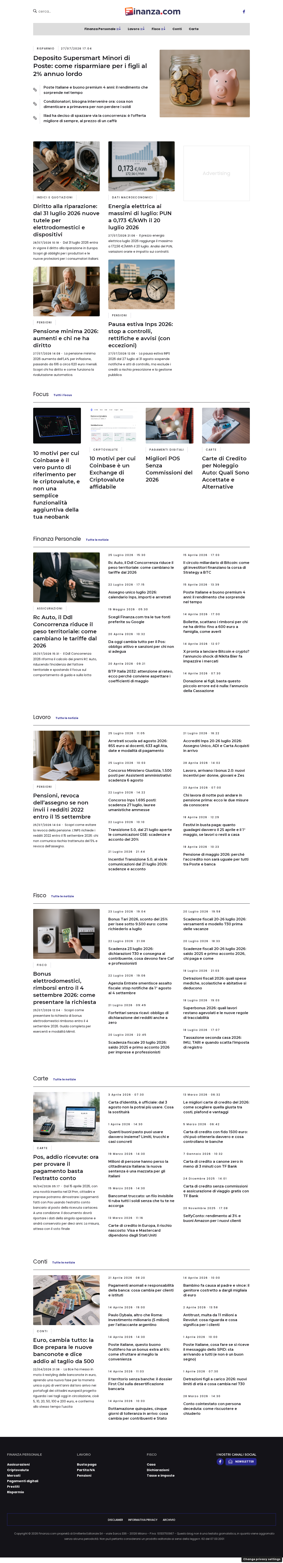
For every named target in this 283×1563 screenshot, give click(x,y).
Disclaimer (115, 1520)
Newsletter (244, 1461)
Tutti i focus (63, 395)
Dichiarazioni (158, 1470)
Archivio (169, 1520)
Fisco (156, 29)
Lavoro (134, 29)
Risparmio (46, 48)
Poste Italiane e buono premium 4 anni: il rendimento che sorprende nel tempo (96, 90)
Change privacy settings (261, 1559)
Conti (177, 29)
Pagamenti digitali (166, 449)
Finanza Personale (100, 29)
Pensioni (44, 322)
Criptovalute (105, 449)
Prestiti (13, 1486)
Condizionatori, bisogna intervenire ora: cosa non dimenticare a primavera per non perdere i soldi (88, 104)
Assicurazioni (50, 608)
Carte (194, 29)
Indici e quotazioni (55, 197)
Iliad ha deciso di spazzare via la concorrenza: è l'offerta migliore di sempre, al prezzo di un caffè (95, 118)
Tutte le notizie (97, 540)
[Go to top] (242, 1548)
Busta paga (86, 1464)
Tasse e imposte (161, 1475)
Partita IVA (86, 1470)
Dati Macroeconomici (132, 197)
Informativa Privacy (142, 1520)
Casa (151, 1464)
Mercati (13, 1475)
